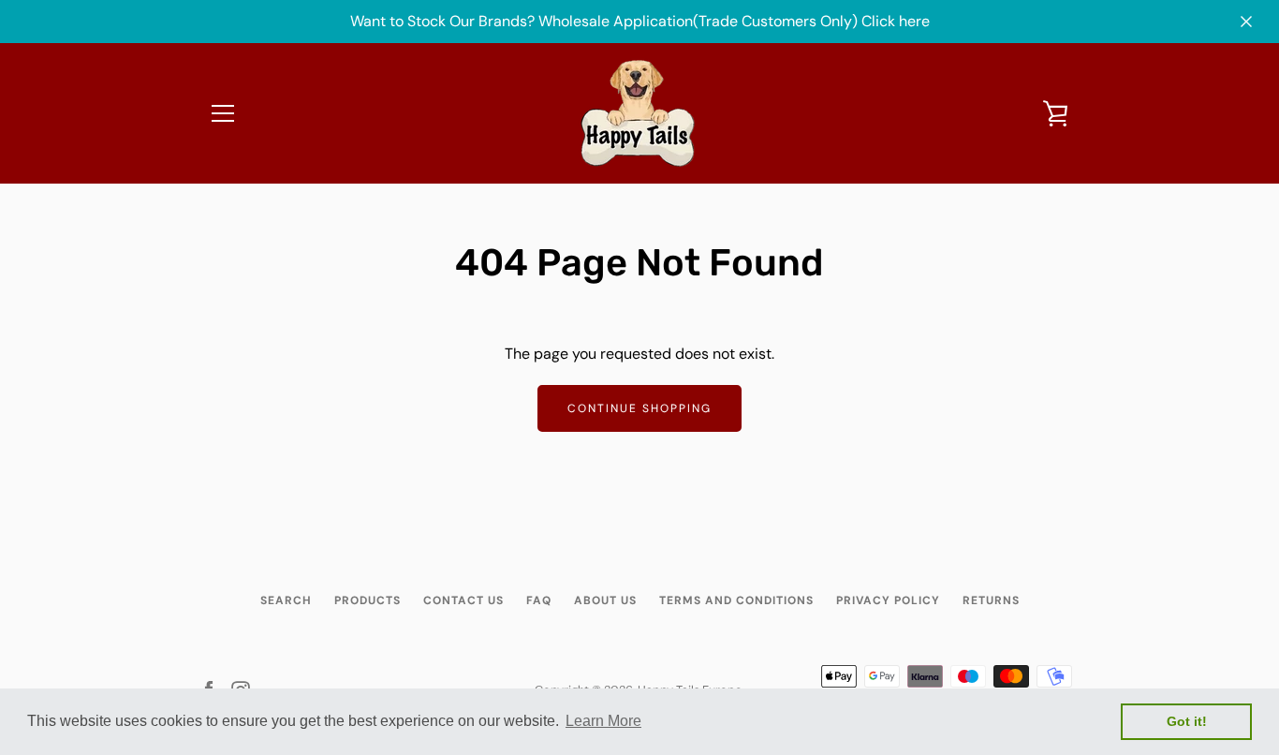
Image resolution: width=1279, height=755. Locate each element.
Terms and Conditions (736, 600)
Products (367, 600)
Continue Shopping (639, 408)
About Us (605, 600)
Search (286, 600)
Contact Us (463, 600)
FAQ (538, 600)
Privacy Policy (888, 600)
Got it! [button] (1187, 721)
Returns (991, 600)
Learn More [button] (603, 721)
